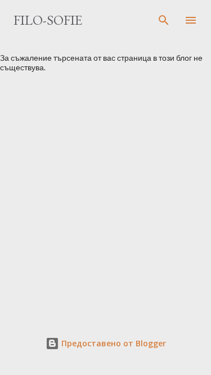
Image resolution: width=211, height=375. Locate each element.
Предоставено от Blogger (112, 343)
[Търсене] (163, 20)
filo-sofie (48, 20)
